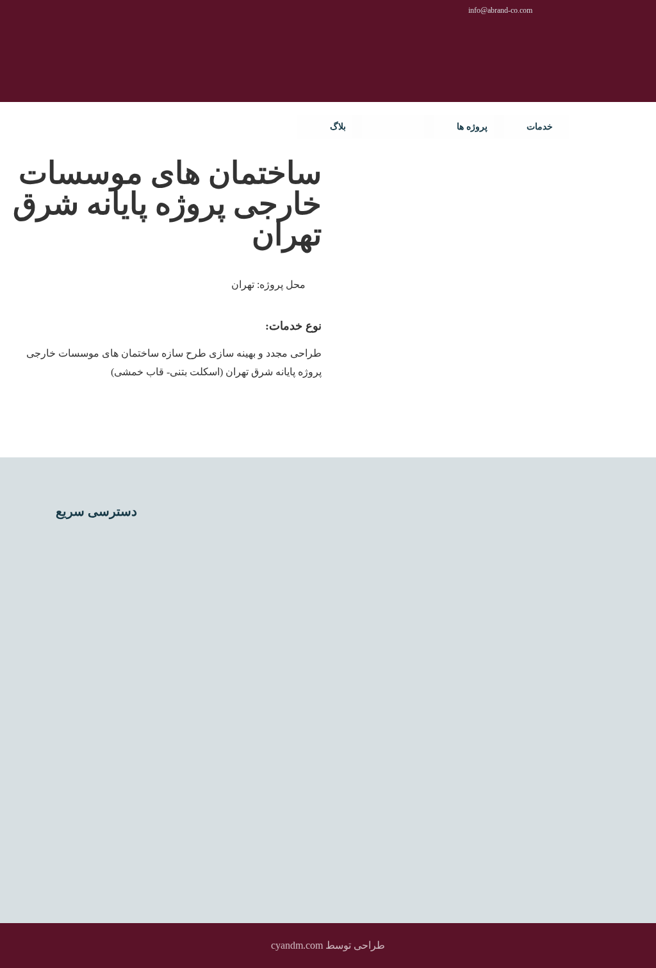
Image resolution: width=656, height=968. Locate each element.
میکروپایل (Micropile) (98, 730)
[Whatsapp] (239, 753)
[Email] (216, 753)
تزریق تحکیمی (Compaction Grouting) (116, 688)
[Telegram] (251, 776)
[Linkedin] (285, 753)
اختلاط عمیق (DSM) (101, 543)
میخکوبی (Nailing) (106, 792)
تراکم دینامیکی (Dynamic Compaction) (115, 584)
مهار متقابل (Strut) (106, 855)
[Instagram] (262, 753)
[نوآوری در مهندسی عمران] (604, 127)
